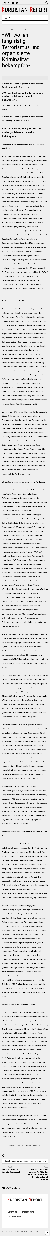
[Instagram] (9, 2)
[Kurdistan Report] (25, 11)
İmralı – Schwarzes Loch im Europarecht (11, 1170)
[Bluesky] (13, 2)
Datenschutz (14, 1216)
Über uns (12, 1211)
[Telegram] (5, 2)
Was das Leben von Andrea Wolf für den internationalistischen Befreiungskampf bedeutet (38, 1174)
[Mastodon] (17, 2)
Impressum (28, 1211)
